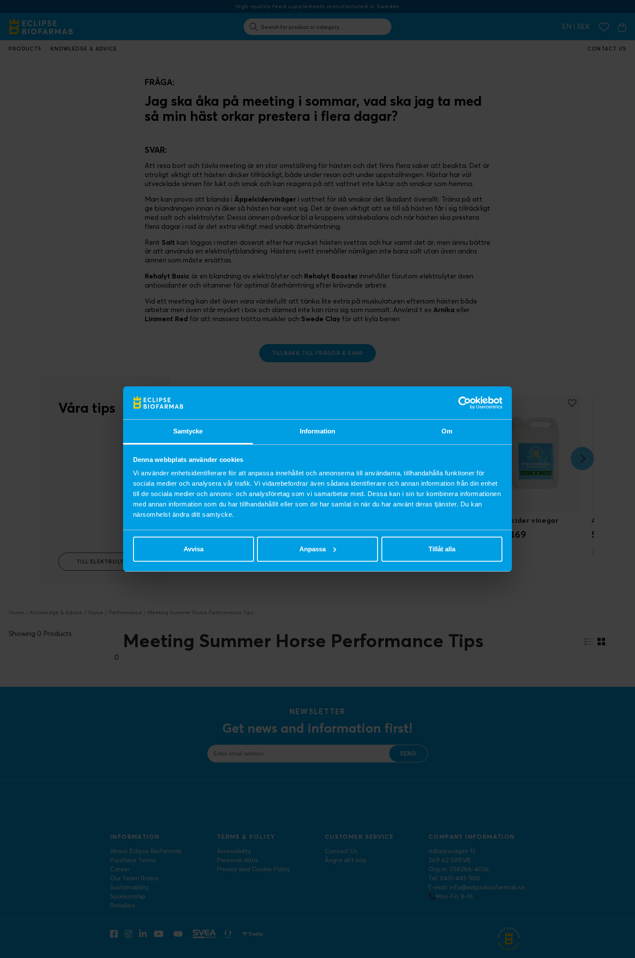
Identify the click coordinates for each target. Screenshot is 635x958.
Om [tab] (446, 431)
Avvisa (193, 549)
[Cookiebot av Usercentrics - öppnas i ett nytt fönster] (464, 402)
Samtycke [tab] (188, 431)
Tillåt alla (442, 549)
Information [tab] (317, 431)
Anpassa (312, 549)
